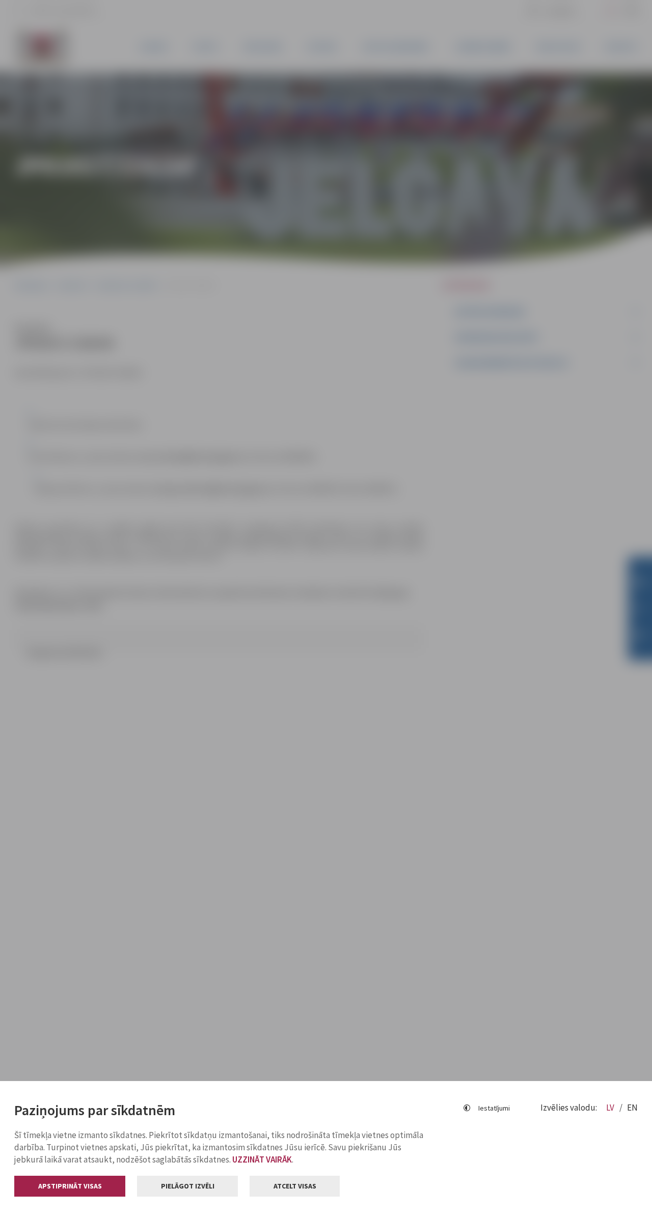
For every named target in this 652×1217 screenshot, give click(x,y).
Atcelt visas (295, 1186)
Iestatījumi (494, 1108)
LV (611, 1107)
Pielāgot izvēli (187, 1186)
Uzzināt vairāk (262, 1159)
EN (632, 1107)
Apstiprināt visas (70, 1186)
